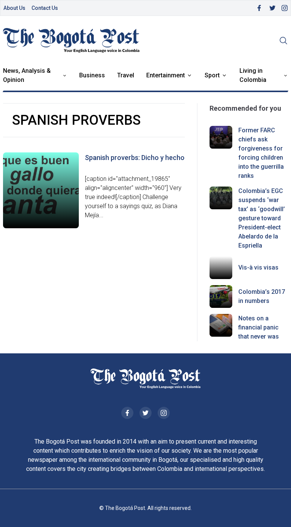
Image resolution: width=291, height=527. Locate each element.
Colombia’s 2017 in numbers (261, 296)
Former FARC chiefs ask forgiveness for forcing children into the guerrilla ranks (261, 153)
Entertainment (165, 75)
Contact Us (44, 8)
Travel (125, 75)
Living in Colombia (252, 75)
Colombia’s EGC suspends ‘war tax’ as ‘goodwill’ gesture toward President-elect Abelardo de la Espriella (261, 218)
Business (92, 75)
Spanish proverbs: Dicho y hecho (135, 158)
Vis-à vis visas (258, 267)
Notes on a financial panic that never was (258, 327)
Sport (212, 75)
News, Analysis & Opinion (27, 75)
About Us (14, 8)
